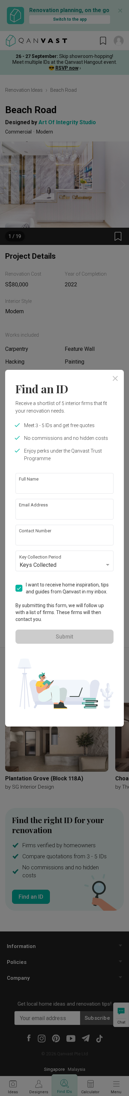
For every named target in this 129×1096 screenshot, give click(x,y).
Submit (64, 636)
